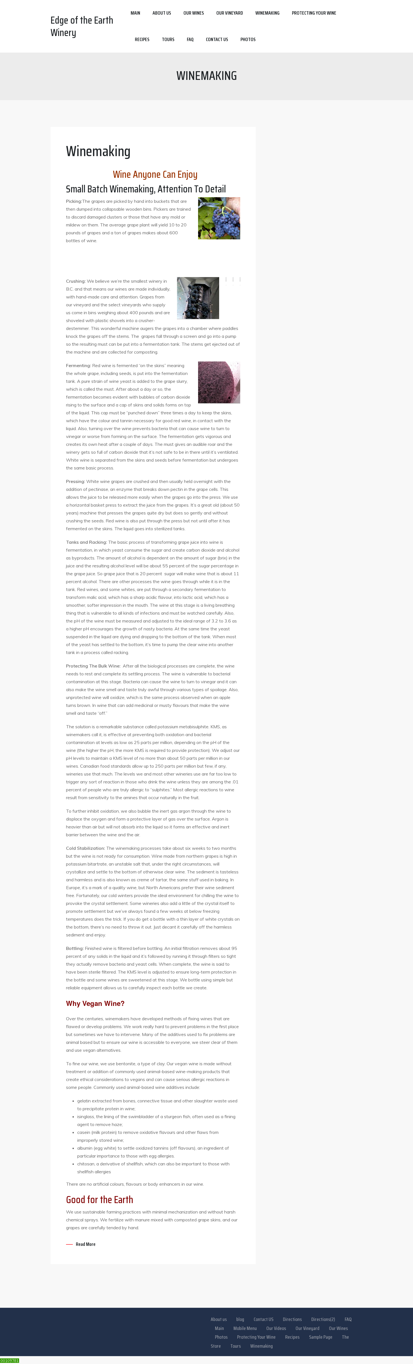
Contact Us (217, 39)
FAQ (190, 39)
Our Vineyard (229, 13)
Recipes (142, 39)
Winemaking (267, 13)
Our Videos (276, 1328)
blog (240, 1319)
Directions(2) (323, 1319)
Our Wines (193, 13)
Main (135, 13)
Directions (292, 1319)
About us (162, 13)
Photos (248, 39)
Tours (168, 39)
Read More (86, 1244)
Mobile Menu (245, 1328)
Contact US (263, 1319)
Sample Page (320, 1337)
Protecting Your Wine (314, 13)
